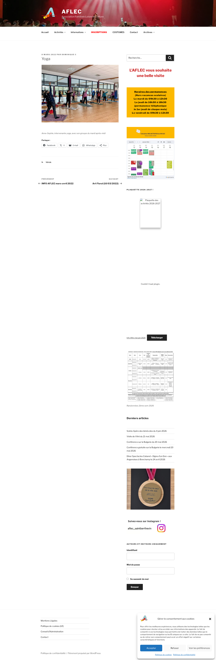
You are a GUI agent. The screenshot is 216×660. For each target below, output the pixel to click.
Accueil (45, 32)
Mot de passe (133, 564)
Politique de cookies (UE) (52, 626)
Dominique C (69, 55)
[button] (210, 618)
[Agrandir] (170, 472)
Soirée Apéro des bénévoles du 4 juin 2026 (147, 431)
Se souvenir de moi (139, 579)
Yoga (49, 162)
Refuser (175, 648)
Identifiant (132, 550)
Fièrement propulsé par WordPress (84, 653)
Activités (58, 32)
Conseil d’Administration (52, 631)
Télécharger (157, 337)
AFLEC (72, 11)
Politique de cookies (163, 655)
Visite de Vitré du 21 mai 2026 (141, 436)
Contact (134, 32)
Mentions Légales (49, 620)
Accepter (151, 648)
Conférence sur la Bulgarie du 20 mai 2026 (147, 442)
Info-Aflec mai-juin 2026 (136, 338)
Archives (147, 32)
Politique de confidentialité (184, 655)
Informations (77, 32)
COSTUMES (118, 32)
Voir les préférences (199, 648)
